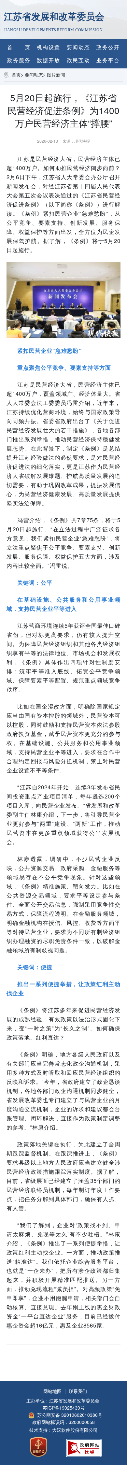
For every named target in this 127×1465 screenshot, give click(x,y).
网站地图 (52, 1391)
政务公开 (108, 47)
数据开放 (48, 60)
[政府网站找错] (84, 1447)
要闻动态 (78, 47)
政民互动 (78, 60)
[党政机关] (38, 1446)
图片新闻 (56, 74)
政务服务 (19, 60)
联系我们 (78, 1391)
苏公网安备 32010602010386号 (69, 1415)
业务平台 (108, 60)
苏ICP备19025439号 (64, 1407)
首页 (16, 74)
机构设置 (48, 47)
